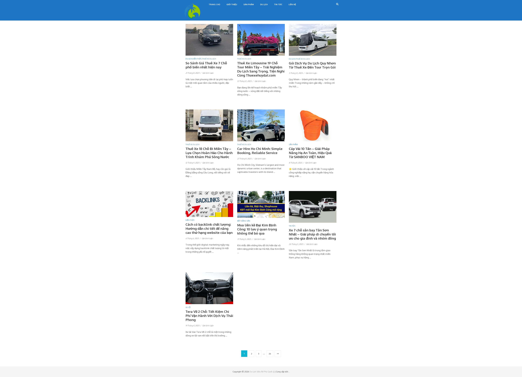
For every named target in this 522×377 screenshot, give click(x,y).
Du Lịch (264, 4)
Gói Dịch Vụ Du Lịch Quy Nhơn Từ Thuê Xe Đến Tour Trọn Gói (312, 65)
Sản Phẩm (248, 4)
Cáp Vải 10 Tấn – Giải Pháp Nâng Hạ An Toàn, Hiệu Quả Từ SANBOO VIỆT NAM (310, 153)
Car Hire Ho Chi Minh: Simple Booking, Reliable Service (259, 151)
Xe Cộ (188, 307)
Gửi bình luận (208, 73)
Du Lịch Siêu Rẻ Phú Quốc (261, 371)
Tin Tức (278, 4)
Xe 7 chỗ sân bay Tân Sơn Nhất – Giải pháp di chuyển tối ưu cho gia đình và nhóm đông (312, 234)
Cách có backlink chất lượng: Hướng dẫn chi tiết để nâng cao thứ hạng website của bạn (209, 228)
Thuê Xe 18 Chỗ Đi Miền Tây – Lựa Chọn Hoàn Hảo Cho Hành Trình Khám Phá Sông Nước (209, 153)
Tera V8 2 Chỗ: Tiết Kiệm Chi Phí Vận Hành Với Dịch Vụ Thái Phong (209, 315)
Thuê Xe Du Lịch (209, 59)
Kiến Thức (197, 59)
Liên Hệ (292, 4)
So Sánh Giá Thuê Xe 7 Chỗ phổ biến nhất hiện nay (206, 65)
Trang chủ (214, 4)
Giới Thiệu (231, 4)
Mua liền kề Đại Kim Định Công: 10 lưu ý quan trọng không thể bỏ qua (257, 229)
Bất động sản (243, 221)
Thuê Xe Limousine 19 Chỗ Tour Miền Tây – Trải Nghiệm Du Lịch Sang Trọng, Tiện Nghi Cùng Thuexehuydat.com (261, 69)
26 (270, 353)
